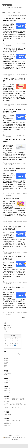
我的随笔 (6, 360)
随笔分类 (6, 378)
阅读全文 (8, 100)
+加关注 (5, 331)
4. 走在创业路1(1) (7, 425)
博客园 (3, 12)
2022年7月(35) (7, 390)
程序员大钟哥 (9, 325)
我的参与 (6, 363)
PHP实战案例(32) (7, 381)
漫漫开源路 (7, 5)
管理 (19, 12)
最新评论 (6, 365)
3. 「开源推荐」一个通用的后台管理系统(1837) (13, 403)
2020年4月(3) (7, 392)
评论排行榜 (6, 412)
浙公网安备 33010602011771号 (12, 437)
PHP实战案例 (7, 373)
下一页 (23, 317)
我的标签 (6, 367)
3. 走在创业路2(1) (7, 423)
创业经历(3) (6, 382)
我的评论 (6, 362)
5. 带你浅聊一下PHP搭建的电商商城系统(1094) (13, 408)
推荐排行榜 (6, 418)
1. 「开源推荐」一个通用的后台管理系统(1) (12, 420)
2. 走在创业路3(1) (7, 422)
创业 (5, 374)
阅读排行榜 (6, 396)
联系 (14, 12)
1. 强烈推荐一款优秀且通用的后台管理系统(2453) (14, 398)
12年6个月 (9, 327)
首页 (9, 12)
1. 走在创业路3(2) (7, 414)
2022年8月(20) (7, 388)
